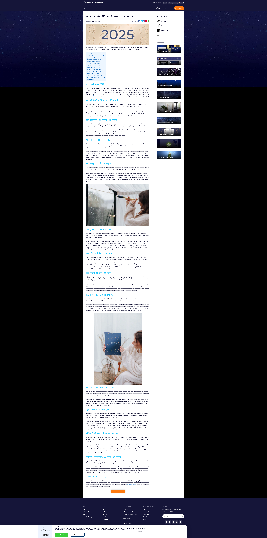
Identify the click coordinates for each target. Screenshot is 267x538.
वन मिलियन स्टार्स (126, 518)
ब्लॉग (164, 2)
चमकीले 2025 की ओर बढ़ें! (92, 79)
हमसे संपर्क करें (86, 511)
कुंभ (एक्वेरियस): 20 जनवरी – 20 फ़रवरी (95, 57)
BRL (175, 2)
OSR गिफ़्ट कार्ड (106, 517)
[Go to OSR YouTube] (176, 522)
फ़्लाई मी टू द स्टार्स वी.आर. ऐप (128, 523)
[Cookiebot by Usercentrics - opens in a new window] (45, 535)
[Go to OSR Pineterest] (180, 522)
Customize (76, 534)
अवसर (170, 2)
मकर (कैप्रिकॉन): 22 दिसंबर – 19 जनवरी (95, 55)
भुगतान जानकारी (145, 511)
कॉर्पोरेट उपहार (158, 8)
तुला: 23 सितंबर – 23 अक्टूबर (93, 73)
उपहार (84, 8)
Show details (140, 531)
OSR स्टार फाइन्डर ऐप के (128, 511)
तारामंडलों (144, 519)
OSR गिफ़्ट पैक (106, 511)
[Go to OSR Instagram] (166, 522)
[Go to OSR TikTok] (169, 522)
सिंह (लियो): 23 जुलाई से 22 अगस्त (94, 69)
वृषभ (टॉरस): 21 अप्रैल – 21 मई (93, 63)
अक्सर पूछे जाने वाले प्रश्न (88, 517)
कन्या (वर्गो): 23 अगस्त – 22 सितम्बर (94, 71)
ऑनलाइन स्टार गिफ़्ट (107, 509)
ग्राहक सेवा (155, 2)
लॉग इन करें (168, 8)
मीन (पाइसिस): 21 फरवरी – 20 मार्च (94, 59)
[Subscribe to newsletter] (182, 516)
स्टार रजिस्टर (125, 509)
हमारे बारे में (160, 2)
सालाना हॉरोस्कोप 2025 (92, 54)
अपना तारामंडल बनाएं (108, 8)
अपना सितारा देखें (94, 8)
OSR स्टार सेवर (126, 521)
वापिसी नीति (144, 517)
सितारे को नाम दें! (179, 8)
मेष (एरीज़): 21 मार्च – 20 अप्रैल (93, 61)
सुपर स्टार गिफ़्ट (106, 514)
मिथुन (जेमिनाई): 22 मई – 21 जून (93, 65)
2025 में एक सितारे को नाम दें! (117, 491)
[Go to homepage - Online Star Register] (93, 2)
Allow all (61, 534)
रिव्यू (83, 519)
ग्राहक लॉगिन (145, 509)
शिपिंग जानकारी (145, 514)
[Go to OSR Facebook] (173, 522)
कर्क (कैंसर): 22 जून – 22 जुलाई (93, 67)
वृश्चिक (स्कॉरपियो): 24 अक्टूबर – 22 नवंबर (96, 75)
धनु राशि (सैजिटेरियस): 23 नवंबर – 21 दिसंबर (96, 77)
